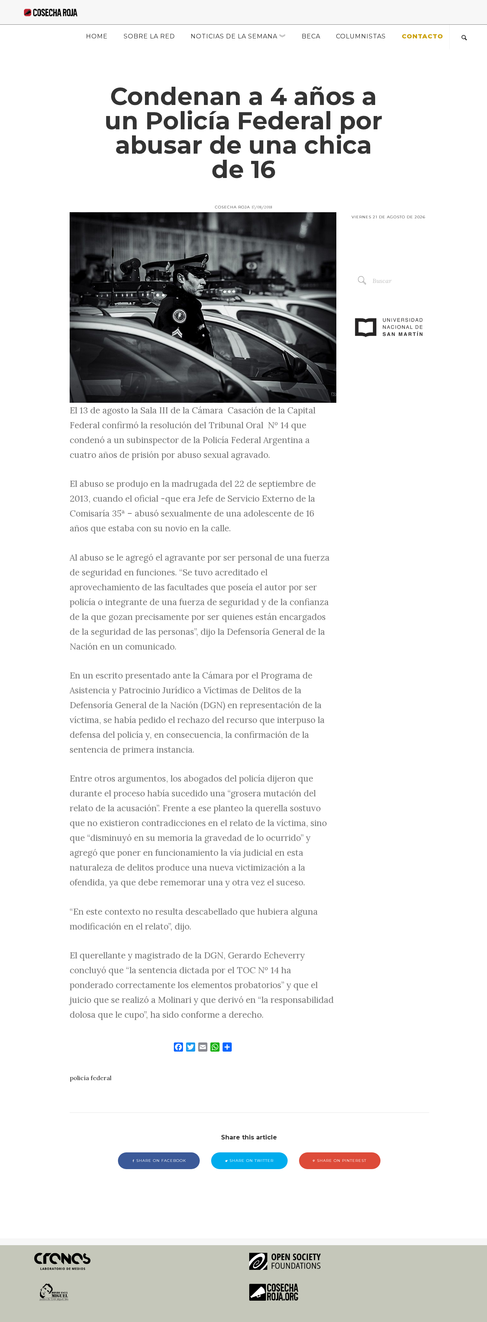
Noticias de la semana (234, 36)
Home (97, 36)
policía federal (90, 1078)
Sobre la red (149, 36)
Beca (311, 36)
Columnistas (361, 36)
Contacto (422, 36)
